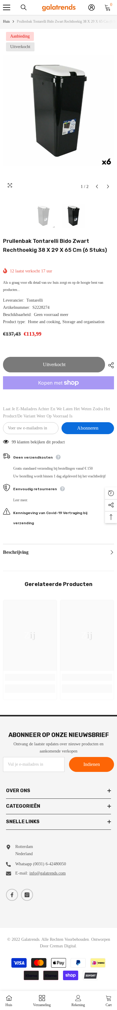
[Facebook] (12, 895)
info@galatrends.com (47, 873)
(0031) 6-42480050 (49, 864)
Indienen (91, 764)
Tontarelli (34, 300)
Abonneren (87, 428)
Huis (6, 21)
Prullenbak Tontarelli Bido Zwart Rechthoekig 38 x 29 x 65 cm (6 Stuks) (55, 245)
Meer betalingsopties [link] (58, 393)
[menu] (6, 7)
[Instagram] (27, 895)
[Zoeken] (23, 7)
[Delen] (109, 365)
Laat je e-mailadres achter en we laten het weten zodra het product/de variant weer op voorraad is (56, 412)
